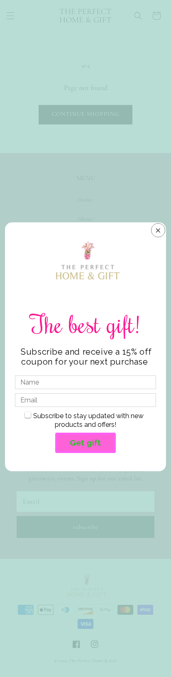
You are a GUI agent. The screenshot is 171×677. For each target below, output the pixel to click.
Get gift (85, 442)
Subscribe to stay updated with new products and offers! (88, 420)
